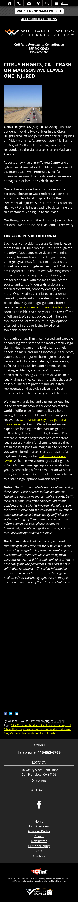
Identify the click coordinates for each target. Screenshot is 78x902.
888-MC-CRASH (39, 49)
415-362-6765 (39, 52)
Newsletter (39, 841)
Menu (64, 3)
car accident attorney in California (43, 307)
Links (39, 851)
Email (29, 3)
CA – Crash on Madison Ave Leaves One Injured (41, 725)
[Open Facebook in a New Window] (39, 804)
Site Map (39, 856)
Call (19, 3)
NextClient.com (58, 881)
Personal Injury (39, 846)
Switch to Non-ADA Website (39, 11)
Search (47, 3)
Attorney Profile (39, 831)
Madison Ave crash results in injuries (33, 733)
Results (39, 836)
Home (9, 3)
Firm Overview (39, 826)
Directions (39, 781)
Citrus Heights (13, 729)
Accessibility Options (39, 19)
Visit (38, 3)
